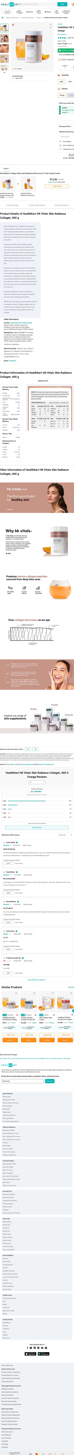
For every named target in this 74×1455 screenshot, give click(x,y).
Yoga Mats (5, 1441)
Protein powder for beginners (11, 1372)
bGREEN (5, 1335)
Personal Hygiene (8, 1203)
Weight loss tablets (7, 1389)
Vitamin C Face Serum (9, 1185)
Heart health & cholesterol (10, 1392)
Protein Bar (6, 1307)
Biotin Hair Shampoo (9, 1194)
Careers (5, 1280)
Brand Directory (7, 1283)
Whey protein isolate (9, 1100)
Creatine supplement (9, 1115)
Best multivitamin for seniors (11, 1139)
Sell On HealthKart (8, 1286)
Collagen (60, 24)
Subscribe (50, 1081)
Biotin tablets (7, 1146)
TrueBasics (6, 1329)
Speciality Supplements (26, 764)
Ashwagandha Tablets (9, 1164)
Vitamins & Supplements (46, 764)
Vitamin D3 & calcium (9, 1152)
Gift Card (57, 12)
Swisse (48, 1058)
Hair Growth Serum (8, 1197)
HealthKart (63, 34)
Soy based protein (7, 1381)
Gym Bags (5, 1444)
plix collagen (4, 1058)
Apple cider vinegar (8, 1310)
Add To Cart (57, 186)
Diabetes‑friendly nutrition (10, 1424)
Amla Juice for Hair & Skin (10, 1176)
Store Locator (7, 1234)
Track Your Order (8, 1246)
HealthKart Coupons (9, 1271)
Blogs (49, 12)
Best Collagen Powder (18, 1058)
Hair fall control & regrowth (10, 1398)
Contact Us (6, 1228)
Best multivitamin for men (11, 1133)
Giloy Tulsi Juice (7, 1170)
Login (62, 4)
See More (64, 112)
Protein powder (7, 1106)
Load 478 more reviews (36, 980)
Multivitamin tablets (9, 1130)
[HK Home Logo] (10, 4)
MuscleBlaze (7, 1322)
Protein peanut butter (9, 1298)
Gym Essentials (6, 1438)
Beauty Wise (67, 1058)
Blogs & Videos (7, 1289)
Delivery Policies (7, 1237)
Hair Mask (6, 1210)
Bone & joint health (7, 1395)
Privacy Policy (7, 1243)
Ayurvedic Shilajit (8, 1167)
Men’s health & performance (10, 1418)
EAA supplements (8, 1118)
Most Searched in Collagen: (9, 1054)
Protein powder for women (10, 1375)
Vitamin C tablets (8, 1149)
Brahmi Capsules (8, 1173)
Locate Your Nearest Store (11, 1277)
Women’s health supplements (11, 1415)
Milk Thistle (6, 1182)
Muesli (5, 1304)
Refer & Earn (6, 1261)
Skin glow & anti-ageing (9, 1401)
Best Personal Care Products (11, 1213)
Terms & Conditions (9, 1249)
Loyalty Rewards (8, 1264)
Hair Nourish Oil (7, 1207)
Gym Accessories (7, 1432)
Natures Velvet (29, 1058)
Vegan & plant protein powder (11, 1378)
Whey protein (7, 1096)
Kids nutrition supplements (10, 1412)
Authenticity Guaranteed (10, 1274)
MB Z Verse (6, 1338)
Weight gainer (7, 1112)
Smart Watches (6, 1435)
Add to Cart (11, 1035)
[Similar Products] (10, 1001)
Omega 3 (5, 1142)
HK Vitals (5, 1325)
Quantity (65, 75)
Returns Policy (7, 1240)
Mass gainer (6, 1109)
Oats (4, 1301)
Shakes (5, 1314)
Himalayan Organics (57, 1058)
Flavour (65, 89)
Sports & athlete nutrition (9, 1421)
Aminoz (36, 1058)
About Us (5, 1258)
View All (71, 987)
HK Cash (5, 1268)
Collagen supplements (9, 1155)
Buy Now (10, 1040)
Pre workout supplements (10, 1121)
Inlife (9, 1058)
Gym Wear (5, 1447)
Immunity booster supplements (11, 1404)
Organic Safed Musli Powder (11, 1179)
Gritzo (4, 1332)
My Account (6, 1231)
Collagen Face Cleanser (10, 1200)
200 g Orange (27, 845)
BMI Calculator (7, 1222)
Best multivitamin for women (11, 1136)
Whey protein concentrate (10, 1103)
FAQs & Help (6, 1225)
